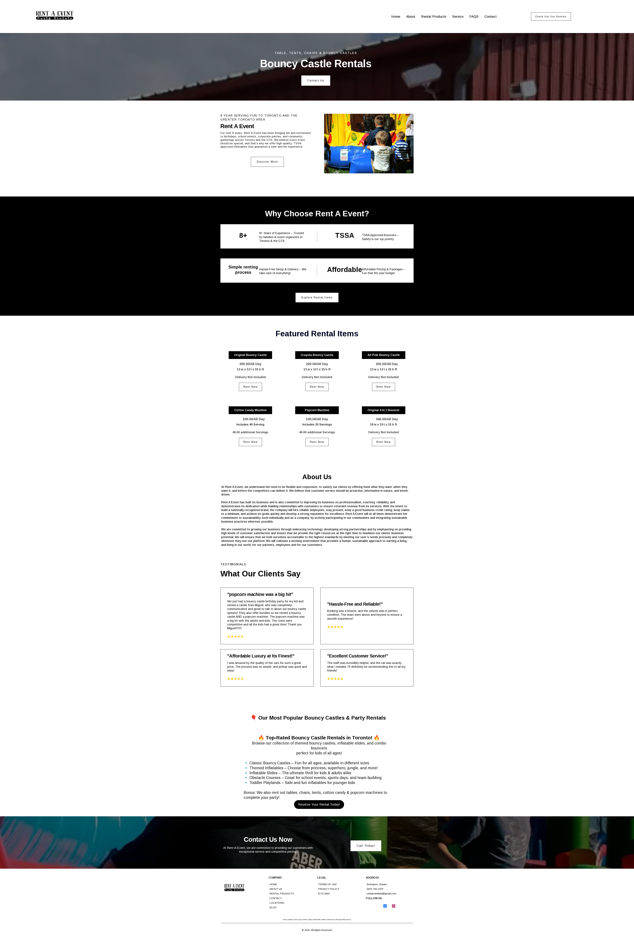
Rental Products (433, 16)
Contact (490, 16)
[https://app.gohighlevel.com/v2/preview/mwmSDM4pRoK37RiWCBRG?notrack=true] (244, 888)
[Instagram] (393, 906)
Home (395, 16)
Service (457, 16)
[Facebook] (385, 906)
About (410, 16)
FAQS (473, 16)
